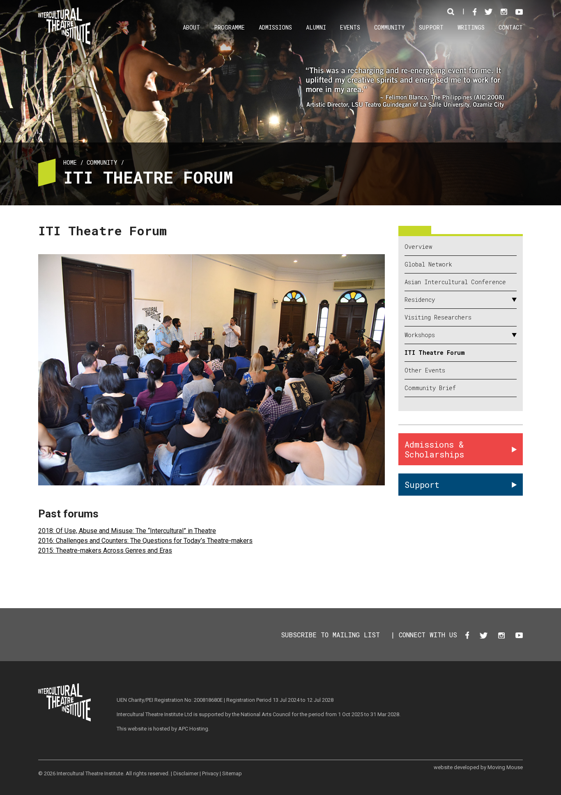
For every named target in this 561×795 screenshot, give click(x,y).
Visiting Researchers (438, 317)
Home (70, 162)
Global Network (428, 264)
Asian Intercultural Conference (455, 282)
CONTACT (511, 27)
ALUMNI (316, 27)
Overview (418, 246)
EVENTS (350, 27)
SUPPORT (431, 27)
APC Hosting (193, 729)
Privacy (210, 773)
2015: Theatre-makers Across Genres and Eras (105, 550)
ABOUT (191, 27)
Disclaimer (185, 773)
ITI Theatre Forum (434, 352)
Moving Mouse (505, 767)
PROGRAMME (229, 27)
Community (102, 162)
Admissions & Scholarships (434, 449)
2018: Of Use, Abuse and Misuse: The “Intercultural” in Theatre (127, 531)
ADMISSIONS (275, 27)
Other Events (425, 370)
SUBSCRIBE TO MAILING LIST (330, 634)
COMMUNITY (389, 27)
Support (422, 484)
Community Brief (430, 388)
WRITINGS (471, 27)
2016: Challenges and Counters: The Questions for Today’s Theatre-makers (145, 541)
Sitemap (232, 773)
